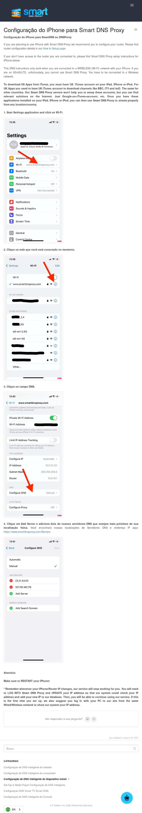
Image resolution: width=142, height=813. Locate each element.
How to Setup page (54, 48)
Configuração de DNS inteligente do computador (30, 773)
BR (13, 809)
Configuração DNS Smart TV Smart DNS (26, 791)
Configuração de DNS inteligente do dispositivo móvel (35, 779)
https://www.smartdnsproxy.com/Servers (27, 531)
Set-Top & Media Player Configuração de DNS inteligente (34, 785)
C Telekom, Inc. (58, 805)
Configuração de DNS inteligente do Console (28, 796)
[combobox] (13, 809)
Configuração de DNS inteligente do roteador (28, 767)
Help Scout (87, 805)
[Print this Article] (135, 30)
